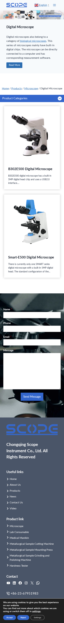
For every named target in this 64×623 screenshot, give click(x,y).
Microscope (31, 88)
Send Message (32, 396)
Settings (37, 617)
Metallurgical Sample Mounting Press (31, 550)
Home (5, 88)
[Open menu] (55, 5)
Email (7, 337)
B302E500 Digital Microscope (30, 169)
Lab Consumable (19, 532)
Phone (7, 323)
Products (16, 88)
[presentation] (32, 134)
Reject (23, 617)
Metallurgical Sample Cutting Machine (32, 544)
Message (9, 350)
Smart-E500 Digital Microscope (31, 257)
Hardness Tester (19, 565)
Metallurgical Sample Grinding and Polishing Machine (29, 557)
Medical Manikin (19, 538)
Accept (9, 617)
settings (36, 611)
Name (7, 309)
